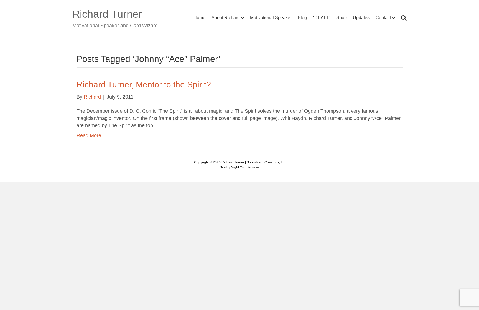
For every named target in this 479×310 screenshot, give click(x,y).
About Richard (226, 17)
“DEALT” (321, 17)
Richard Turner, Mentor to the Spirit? (144, 84)
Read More (89, 135)
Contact (383, 17)
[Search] (402, 18)
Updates (361, 17)
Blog (302, 17)
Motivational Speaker (271, 17)
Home (199, 17)
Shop (341, 17)
